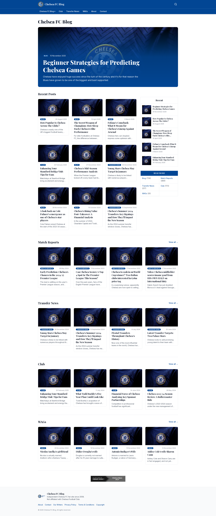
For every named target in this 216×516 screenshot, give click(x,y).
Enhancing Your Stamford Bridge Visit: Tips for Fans (51, 171)
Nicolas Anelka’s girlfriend (54, 451)
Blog (43, 119)
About (93, 11)
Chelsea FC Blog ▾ (47, 11)
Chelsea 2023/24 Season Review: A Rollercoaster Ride (159, 397)
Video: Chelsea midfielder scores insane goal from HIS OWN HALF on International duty (161, 276)
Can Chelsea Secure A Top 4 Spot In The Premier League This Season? (89, 275)
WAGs (85, 11)
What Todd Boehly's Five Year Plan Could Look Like (90, 395)
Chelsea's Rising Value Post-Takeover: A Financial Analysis (85, 214)
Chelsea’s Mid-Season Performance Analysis (85, 170)
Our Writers (58, 505)
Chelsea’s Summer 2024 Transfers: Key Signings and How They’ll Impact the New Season (120, 216)
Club (61, 11)
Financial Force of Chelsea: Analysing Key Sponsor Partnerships (126, 397)
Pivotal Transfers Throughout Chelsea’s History (123, 336)
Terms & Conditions (86, 505)
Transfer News (72, 11)
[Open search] (175, 4)
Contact (103, 11)
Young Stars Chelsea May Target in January (121, 170)
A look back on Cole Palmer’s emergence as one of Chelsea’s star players (52, 216)
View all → (173, 242)
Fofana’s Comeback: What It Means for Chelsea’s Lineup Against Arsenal (121, 127)
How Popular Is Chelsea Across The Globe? (52, 124)
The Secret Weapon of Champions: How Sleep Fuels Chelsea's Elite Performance (86, 127)
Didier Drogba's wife (87, 451)
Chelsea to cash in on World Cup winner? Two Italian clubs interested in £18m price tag (126, 276)
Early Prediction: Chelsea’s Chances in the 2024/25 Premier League (54, 275)
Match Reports (47, 268)
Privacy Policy (70, 505)
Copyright (100, 505)
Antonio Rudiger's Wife (124, 451)
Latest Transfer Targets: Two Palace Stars (160, 334)
